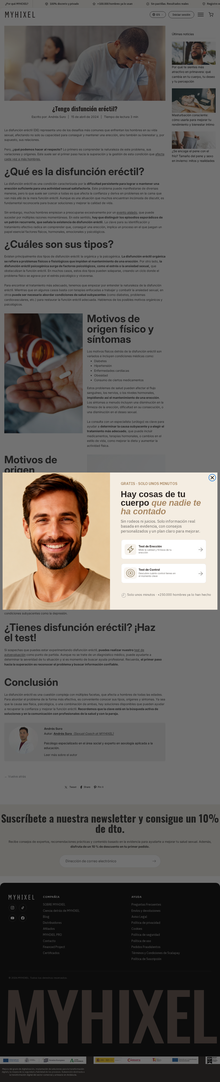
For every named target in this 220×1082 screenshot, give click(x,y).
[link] (164, 549)
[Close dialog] (212, 477)
